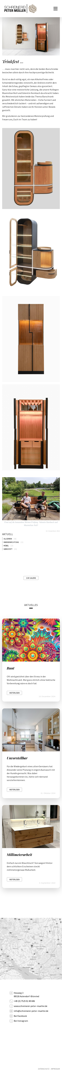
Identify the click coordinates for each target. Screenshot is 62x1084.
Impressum (55, 1069)
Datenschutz (43, 1069)
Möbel (6, 545)
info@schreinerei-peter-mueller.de (31, 1010)
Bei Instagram (21, 1020)
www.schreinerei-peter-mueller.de (30, 1006)
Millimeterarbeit (19, 854)
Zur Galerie (31, 578)
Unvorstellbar (17, 758)
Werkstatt (8, 549)
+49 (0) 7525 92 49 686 (24, 1001)
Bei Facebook (20, 1015)
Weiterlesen (14, 693)
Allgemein (8, 539)
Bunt (10, 668)
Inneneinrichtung (11, 542)
